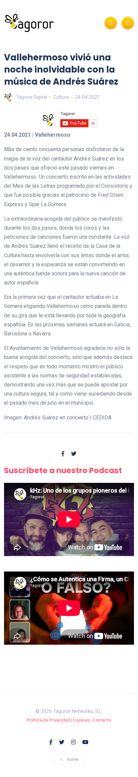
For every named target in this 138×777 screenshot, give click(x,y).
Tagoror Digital (31, 97)
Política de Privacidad (48, 720)
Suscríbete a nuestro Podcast (63, 470)
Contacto (101, 720)
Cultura (61, 97)
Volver (73, 759)
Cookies (81, 720)
